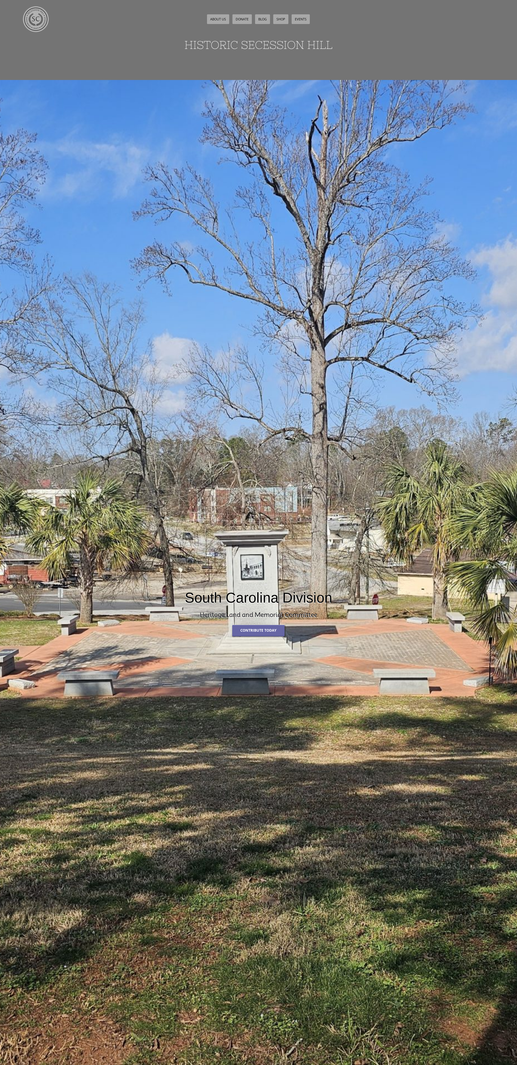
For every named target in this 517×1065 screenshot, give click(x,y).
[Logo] (36, 5)
